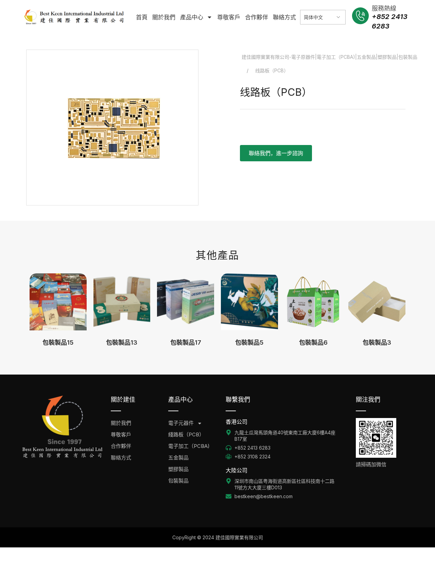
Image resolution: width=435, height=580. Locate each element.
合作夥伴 (256, 17)
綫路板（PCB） (186, 434)
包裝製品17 (185, 342)
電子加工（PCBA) (189, 446)
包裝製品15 (57, 342)
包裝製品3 (377, 342)
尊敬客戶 (228, 17)
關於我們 (163, 17)
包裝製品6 (313, 342)
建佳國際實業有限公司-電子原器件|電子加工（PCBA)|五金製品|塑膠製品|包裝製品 (329, 57)
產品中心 (191, 17)
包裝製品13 (121, 342)
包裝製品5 (249, 342)
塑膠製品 (178, 469)
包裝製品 (178, 480)
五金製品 (178, 457)
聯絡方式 (284, 17)
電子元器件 (181, 423)
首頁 (141, 17)
